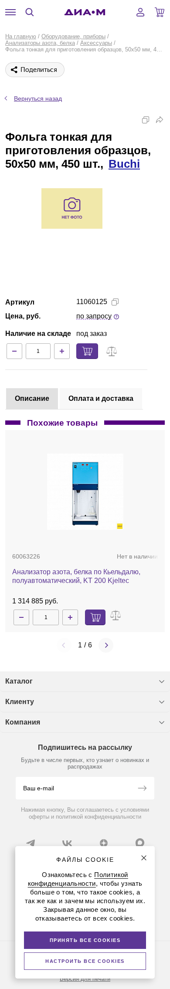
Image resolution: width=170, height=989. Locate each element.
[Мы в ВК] (67, 843)
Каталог (19, 681)
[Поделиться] (159, 119)
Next (106, 645)
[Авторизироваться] (140, 12)
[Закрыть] (144, 858)
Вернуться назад (38, 98)
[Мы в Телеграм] (30, 843)
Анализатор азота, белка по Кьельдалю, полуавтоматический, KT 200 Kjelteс (76, 576)
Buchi (124, 163)
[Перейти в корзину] (159, 12)
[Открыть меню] (10, 12)
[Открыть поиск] (29, 12)
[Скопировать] (145, 119)
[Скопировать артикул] (115, 302)
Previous (64, 645)
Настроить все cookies (85, 961)
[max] (140, 842)
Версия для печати (85, 978)
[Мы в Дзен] (104, 843)
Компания (22, 722)
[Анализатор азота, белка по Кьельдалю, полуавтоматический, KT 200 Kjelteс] (85, 492)
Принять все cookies (85, 940)
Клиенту (19, 701)
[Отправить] (142, 789)
